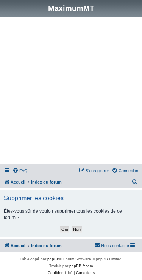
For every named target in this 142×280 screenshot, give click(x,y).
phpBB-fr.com (81, 266)
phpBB (53, 259)
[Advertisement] (71, 91)
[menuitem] (20, 170)
